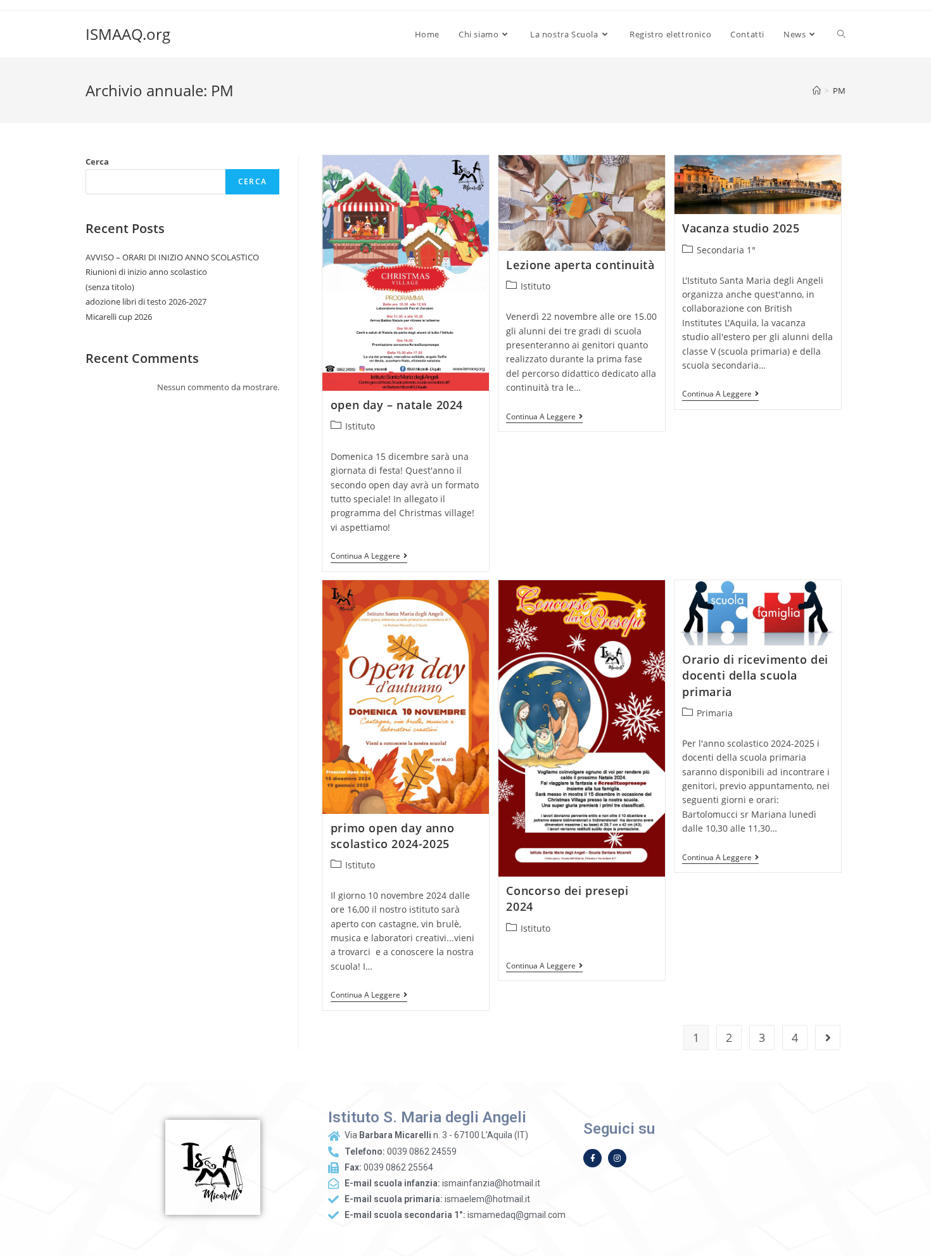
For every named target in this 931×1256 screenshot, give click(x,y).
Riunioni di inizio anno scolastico (146, 271)
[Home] (817, 90)
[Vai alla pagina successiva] (827, 1037)
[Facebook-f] (592, 1158)
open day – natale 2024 (397, 404)
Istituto (360, 426)
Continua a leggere (369, 556)
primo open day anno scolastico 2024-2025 (392, 835)
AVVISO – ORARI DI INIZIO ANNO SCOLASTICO (172, 257)
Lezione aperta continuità (580, 264)
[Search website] (841, 34)
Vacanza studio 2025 (740, 228)
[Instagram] (617, 1158)
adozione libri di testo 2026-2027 (146, 301)
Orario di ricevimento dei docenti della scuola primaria (755, 675)
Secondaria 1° (726, 250)
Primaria (715, 713)
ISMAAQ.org (128, 33)
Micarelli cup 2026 (119, 316)
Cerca (97, 161)
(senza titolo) (110, 287)
